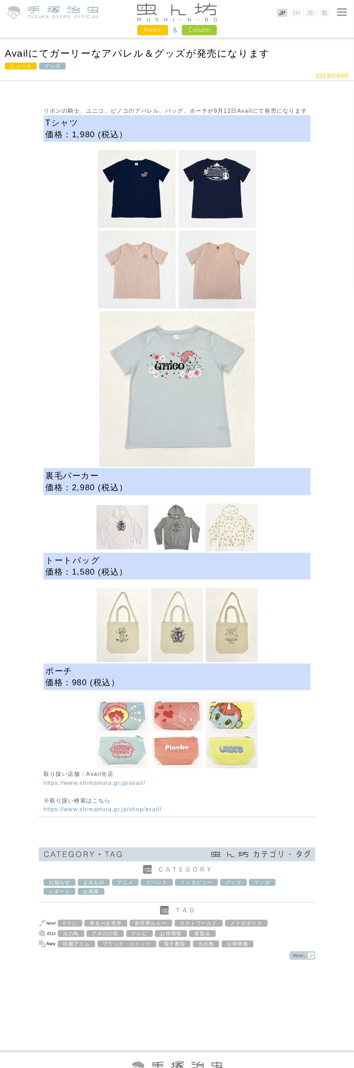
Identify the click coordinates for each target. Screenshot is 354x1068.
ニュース (20, 66)
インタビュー (196, 882)
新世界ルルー (151, 923)
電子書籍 (174, 944)
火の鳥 (71, 933)
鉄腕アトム (76, 944)
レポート (59, 891)
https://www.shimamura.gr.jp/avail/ (94, 783)
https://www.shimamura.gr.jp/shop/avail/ (102, 809)
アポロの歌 (105, 933)
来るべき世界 (106, 923)
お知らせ (59, 882)
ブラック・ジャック (127, 944)
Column (199, 29)
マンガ (262, 882)
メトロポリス (246, 923)
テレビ (139, 933)
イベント (156, 882)
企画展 (91, 891)
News (152, 29)
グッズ (52, 66)
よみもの (93, 882)
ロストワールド (198, 923)
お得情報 (170, 933)
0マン (70, 923)
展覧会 (202, 933)
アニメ (125, 882)
